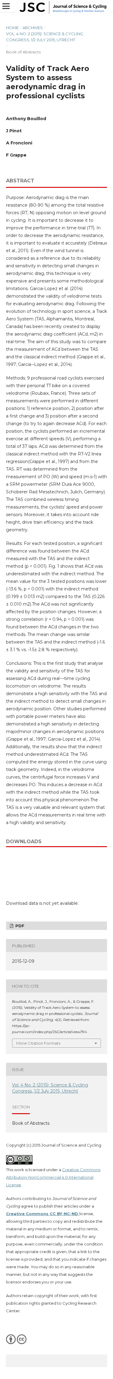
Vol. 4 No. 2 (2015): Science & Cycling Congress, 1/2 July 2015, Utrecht (44, 36)
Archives (33, 27)
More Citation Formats (38, 1043)
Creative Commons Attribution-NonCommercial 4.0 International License (53, 1177)
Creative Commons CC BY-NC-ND (42, 1213)
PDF (19, 925)
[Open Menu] (6, 6)
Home (12, 27)
